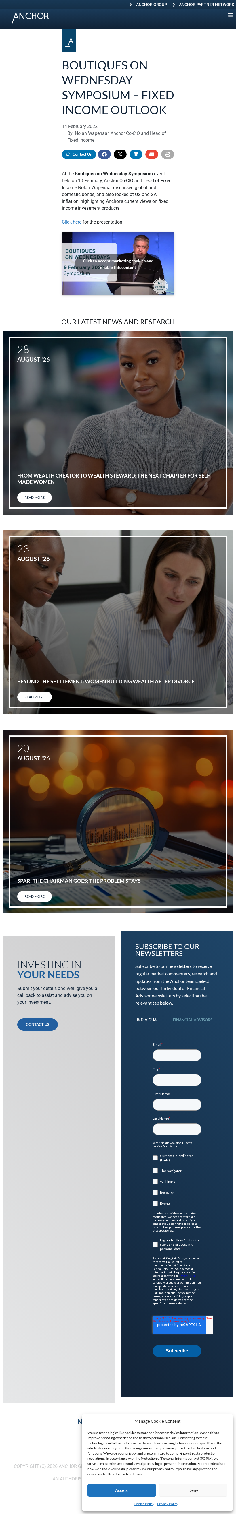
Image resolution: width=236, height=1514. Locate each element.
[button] (104, 154)
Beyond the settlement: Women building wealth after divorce (106, 681)
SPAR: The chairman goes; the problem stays (79, 881)
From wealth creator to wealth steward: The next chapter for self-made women (114, 478)
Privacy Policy (167, 1504)
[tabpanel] (177, 1199)
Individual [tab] (148, 1020)
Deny (193, 1490)
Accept (121, 1490)
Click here (71, 222)
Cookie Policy (144, 1504)
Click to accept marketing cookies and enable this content (118, 264)
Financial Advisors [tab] (192, 1020)
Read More (34, 497)
